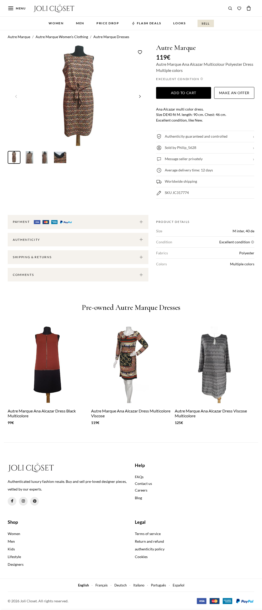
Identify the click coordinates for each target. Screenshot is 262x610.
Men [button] (80, 23)
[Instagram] (23, 501)
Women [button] (56, 23)
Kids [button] (11, 549)
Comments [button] (23, 275)
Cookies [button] (141, 556)
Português (158, 585)
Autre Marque (176, 47)
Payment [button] (22, 222)
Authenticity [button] (26, 240)
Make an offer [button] (234, 93)
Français (101, 585)
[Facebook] (12, 501)
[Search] (230, 8)
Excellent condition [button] (178, 79)
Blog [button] (138, 498)
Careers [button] (141, 490)
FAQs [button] (139, 477)
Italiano (138, 585)
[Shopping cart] (249, 8)
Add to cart (183, 93)
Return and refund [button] (149, 541)
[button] (140, 96)
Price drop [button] (107, 23)
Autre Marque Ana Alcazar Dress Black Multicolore (42, 413)
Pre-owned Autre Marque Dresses (131, 307)
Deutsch (120, 585)
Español (178, 585)
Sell (206, 23)
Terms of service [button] (148, 533)
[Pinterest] (34, 501)
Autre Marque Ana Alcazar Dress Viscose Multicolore (211, 413)
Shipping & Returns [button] (32, 257)
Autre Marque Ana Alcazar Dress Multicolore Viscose (130, 413)
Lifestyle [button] (14, 556)
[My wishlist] (239, 8)
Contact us (143, 483)
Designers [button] (16, 564)
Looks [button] (179, 23)
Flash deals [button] (149, 23)
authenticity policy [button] (150, 549)
